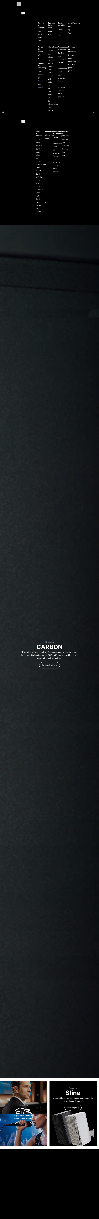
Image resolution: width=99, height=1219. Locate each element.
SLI (69, 27)
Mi (38, 58)
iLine (49, 34)
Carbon (40, 31)
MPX (39, 55)
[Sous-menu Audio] (23, 13)
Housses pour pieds (71, 68)
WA (69, 33)
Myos (40, 34)
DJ (39, 78)
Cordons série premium (39, 143)
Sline (39, 41)
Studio (40, 72)
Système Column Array (51, 25)
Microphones (53, 47)
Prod (39, 84)
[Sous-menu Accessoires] (23, 121)
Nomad (60, 29)
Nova (40, 37)
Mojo (50, 31)
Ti (69, 30)
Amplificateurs (74, 23)
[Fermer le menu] (19, 4)
